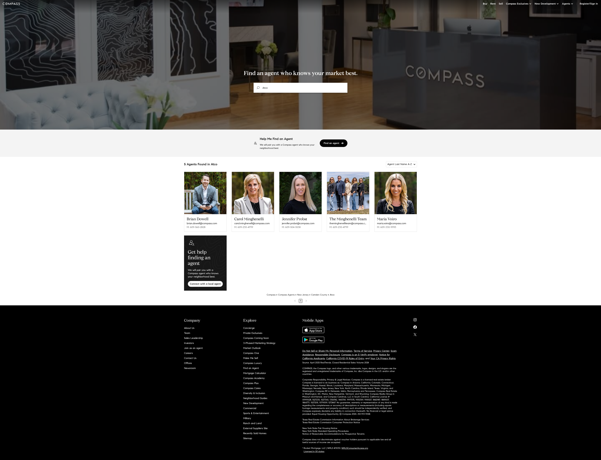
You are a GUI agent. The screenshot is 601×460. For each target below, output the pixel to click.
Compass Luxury (252, 363)
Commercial (249, 408)
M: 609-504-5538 (291, 227)
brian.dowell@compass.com (202, 223)
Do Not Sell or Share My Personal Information (327, 350)
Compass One (251, 353)
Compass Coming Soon (256, 338)
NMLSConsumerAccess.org (355, 448)
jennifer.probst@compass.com (298, 223)
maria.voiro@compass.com (391, 223)
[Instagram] (415, 319)
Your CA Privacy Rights (383, 358)
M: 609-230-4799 (243, 227)
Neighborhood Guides (255, 398)
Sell (501, 3)
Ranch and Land (252, 423)
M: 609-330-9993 (386, 227)
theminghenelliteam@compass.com (348, 223)
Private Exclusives (252, 333)
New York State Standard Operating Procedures (325, 431)
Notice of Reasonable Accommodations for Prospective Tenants (333, 434)
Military (247, 418)
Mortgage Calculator (254, 373)
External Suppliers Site (255, 428)
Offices (188, 363)
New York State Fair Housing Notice (319, 428)
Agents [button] (566, 3)
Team (187, 333)
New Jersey (303, 294)
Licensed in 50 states (314, 451)
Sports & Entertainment (256, 413)
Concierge (249, 328)
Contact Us (190, 358)
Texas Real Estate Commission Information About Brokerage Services (335, 419)
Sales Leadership (193, 338)
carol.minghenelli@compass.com (252, 223)
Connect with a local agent (205, 283)
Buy (485, 3)
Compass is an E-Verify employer (359, 354)
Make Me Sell (250, 358)
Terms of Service (363, 350)
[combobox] (300, 88)
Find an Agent (251, 368)
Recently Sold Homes (254, 433)
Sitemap (247, 438)
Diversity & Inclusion (254, 393)
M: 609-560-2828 (196, 227)
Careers (188, 353)
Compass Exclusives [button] (517, 3)
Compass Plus (251, 383)
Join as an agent (193, 348)
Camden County (319, 294)
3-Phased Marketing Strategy (259, 343)
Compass (271, 294)
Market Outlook (252, 348)
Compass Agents (286, 294)
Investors (189, 343)
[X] (415, 333)
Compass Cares (252, 388)
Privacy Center (381, 350)
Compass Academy (254, 378)
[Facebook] (415, 326)
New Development (253, 403)
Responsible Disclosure (327, 354)
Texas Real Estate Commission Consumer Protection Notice (331, 422)
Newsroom (190, 368)
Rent (493, 3)
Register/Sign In (589, 3)
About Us (189, 328)
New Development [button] (545, 3)
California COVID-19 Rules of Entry (345, 358)
